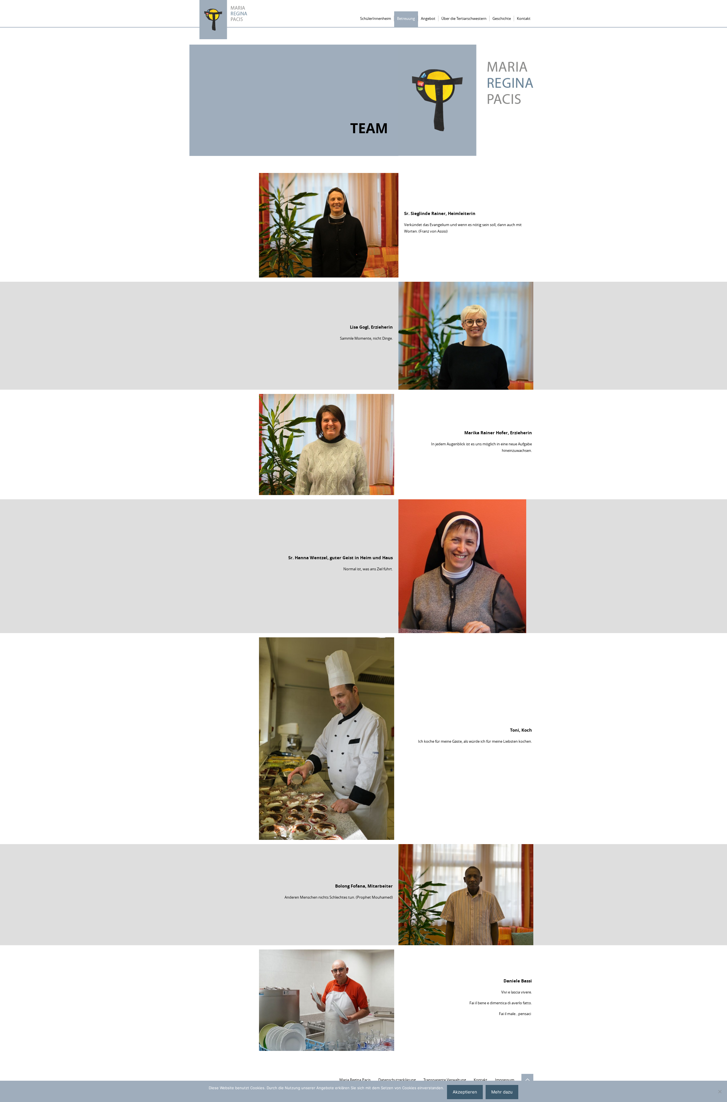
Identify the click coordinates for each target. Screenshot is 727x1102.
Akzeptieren (465, 1092)
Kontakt (480, 1079)
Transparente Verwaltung (444, 1079)
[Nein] (720, 1091)
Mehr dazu (502, 1092)
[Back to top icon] (527, 1080)
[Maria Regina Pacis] (223, 20)
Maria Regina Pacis (355, 1079)
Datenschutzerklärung (397, 1079)
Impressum (504, 1079)
